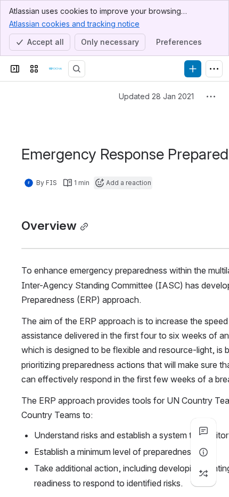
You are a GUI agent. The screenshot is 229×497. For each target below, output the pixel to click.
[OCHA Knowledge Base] (55, 68)
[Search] (76, 68)
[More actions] (210, 96)
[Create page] (203, 473)
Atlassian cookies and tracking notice (74, 23)
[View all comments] (203, 430)
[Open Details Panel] (203, 452)
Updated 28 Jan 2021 (156, 96)
